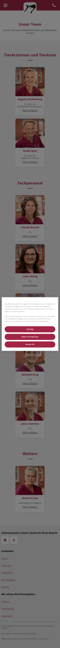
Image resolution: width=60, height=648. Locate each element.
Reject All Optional (30, 337)
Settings (30, 329)
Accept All (30, 344)
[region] (29, 324)
